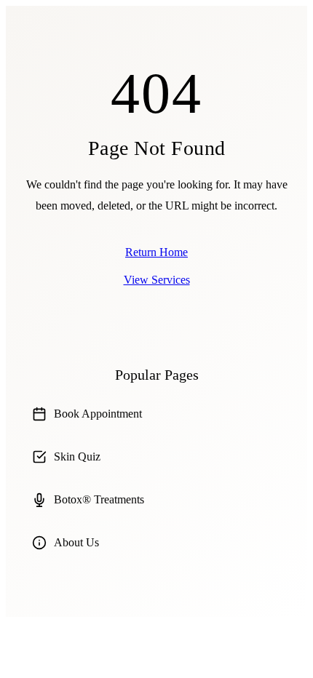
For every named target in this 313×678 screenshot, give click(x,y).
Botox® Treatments (99, 499)
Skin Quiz (77, 456)
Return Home (156, 252)
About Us (76, 542)
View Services (157, 280)
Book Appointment (98, 413)
